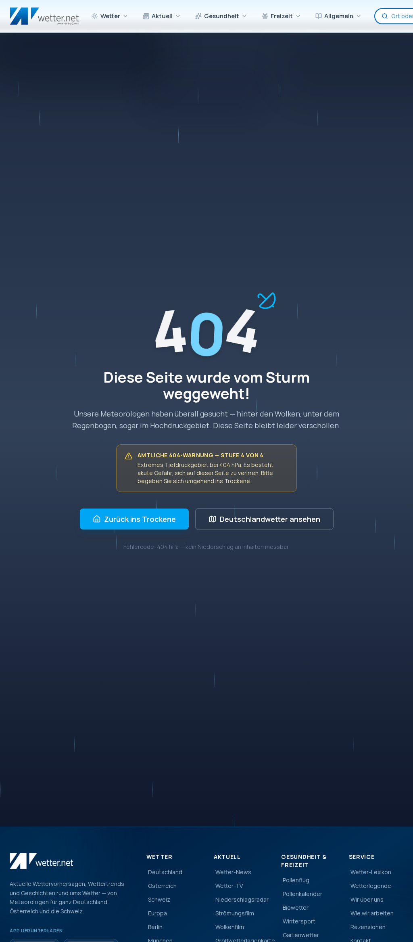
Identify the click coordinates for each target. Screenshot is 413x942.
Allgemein (338, 16)
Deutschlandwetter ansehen (270, 519)
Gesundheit (221, 16)
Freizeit (282, 16)
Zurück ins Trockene (140, 519)
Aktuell (162, 16)
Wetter (110, 16)
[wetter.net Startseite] (44, 16)
